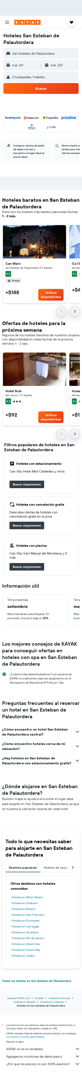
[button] (7, 22)
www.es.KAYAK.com (18, 998)
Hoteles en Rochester (26, 920)
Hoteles (39, 998)
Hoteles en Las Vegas (25, 926)
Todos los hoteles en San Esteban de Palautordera (36, 981)
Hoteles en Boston (24, 909)
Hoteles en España (24, 1001)
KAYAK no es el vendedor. (25, 1049)
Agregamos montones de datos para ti (34, 1056)
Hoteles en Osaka (23, 956)
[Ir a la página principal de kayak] (27, 22)
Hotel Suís (13, 391)
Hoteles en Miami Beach (27, 897)
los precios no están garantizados (25, 1036)
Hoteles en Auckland (25, 932)
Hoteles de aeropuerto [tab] (60, 867)
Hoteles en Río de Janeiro (28, 938)
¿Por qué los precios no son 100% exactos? (38, 1064)
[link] (26, 484)
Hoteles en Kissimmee (26, 944)
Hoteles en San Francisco (28, 915)
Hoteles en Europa (59, 998)
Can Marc (13, 263)
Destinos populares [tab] (23, 867)
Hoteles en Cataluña (51, 1001)
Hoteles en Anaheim (25, 903)
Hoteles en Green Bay (26, 950)
